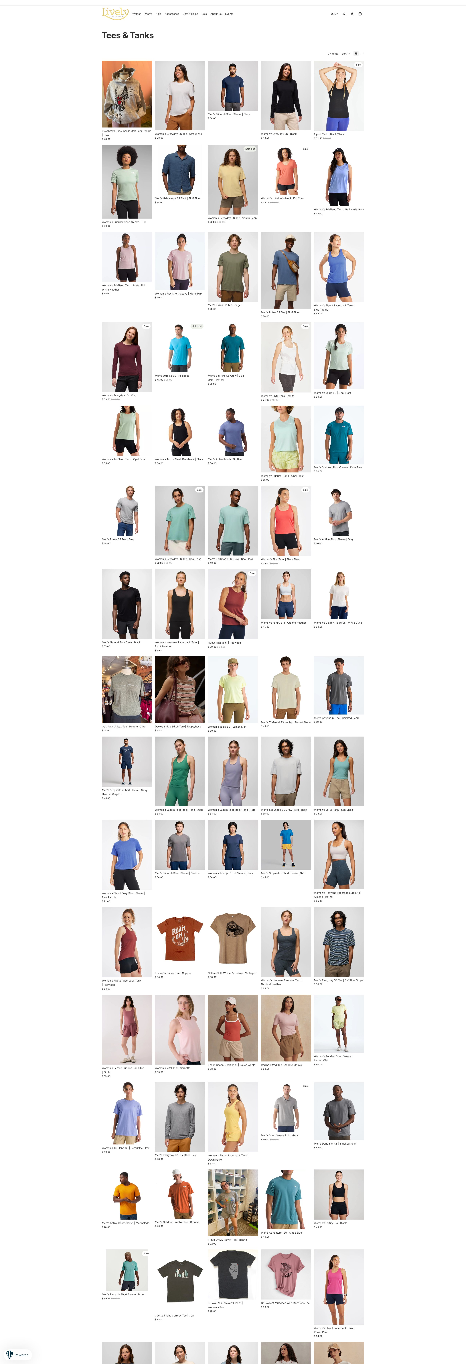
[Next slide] (199, 96)
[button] (346, 54)
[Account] (352, 14)
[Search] (344, 14)
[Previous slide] (160, 96)
